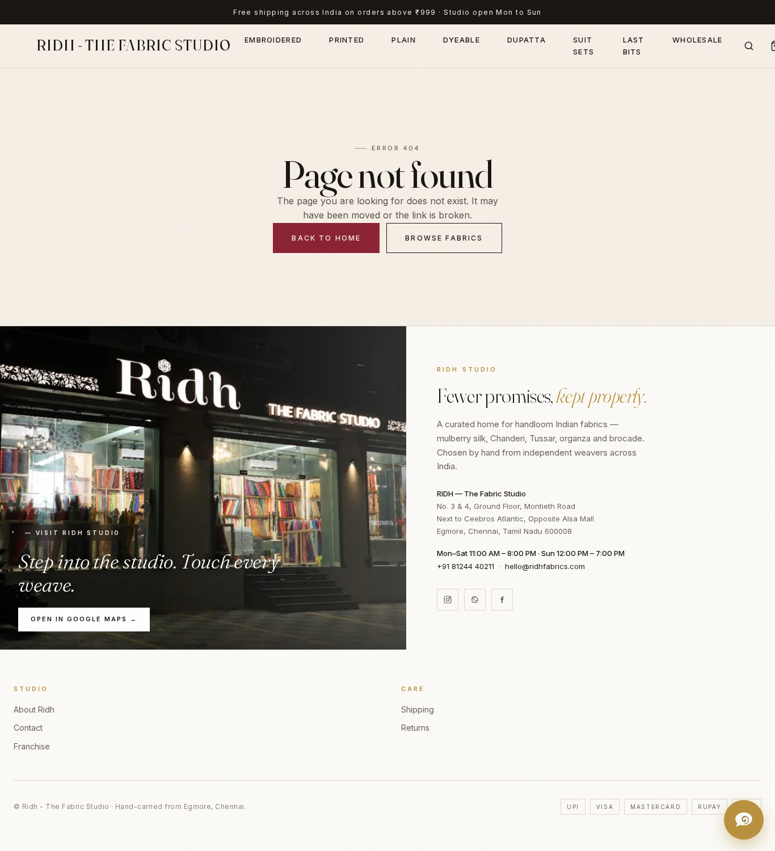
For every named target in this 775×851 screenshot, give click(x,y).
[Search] (748, 45)
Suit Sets (583, 45)
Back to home (326, 238)
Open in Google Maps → (84, 619)
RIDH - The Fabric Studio (133, 45)
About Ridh (34, 709)
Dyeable (461, 39)
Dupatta (526, 39)
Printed (346, 39)
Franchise (32, 746)
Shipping (417, 709)
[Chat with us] (744, 820)
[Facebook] (502, 599)
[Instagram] (447, 599)
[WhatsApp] (475, 599)
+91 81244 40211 (465, 566)
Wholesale (697, 39)
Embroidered (273, 39)
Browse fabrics (444, 238)
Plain (403, 39)
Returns (415, 727)
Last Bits (634, 45)
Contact (28, 727)
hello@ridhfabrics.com (545, 566)
